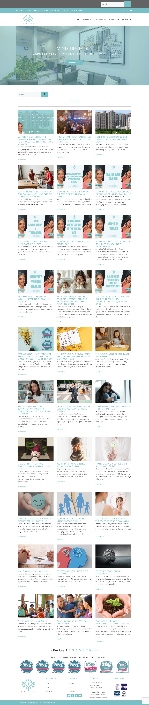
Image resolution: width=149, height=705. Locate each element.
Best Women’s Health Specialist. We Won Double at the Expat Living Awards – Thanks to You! (35, 356)
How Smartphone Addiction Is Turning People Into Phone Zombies (73, 408)
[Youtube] (131, 10)
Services (86, 19)
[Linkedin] (127, 10)
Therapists (49, 691)
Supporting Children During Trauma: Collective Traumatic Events (111, 139)
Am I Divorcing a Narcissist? (33, 571)
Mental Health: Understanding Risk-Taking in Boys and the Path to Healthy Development (35, 194)
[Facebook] (120, 10)
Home (77, 19)
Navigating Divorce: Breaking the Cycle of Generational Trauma (73, 194)
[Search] (127, 4)
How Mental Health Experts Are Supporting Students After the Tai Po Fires (74, 139)
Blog (70, 687)
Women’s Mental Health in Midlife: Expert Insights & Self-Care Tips (34, 299)
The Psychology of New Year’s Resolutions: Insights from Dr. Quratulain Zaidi (73, 356)
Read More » (22, 160)
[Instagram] (123, 10)
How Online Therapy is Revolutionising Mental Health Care (35, 466)
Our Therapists (100, 19)
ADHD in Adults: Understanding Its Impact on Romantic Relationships (113, 244)
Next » (93, 650)
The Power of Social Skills (32, 621)
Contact (125, 19)
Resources (113, 19)
